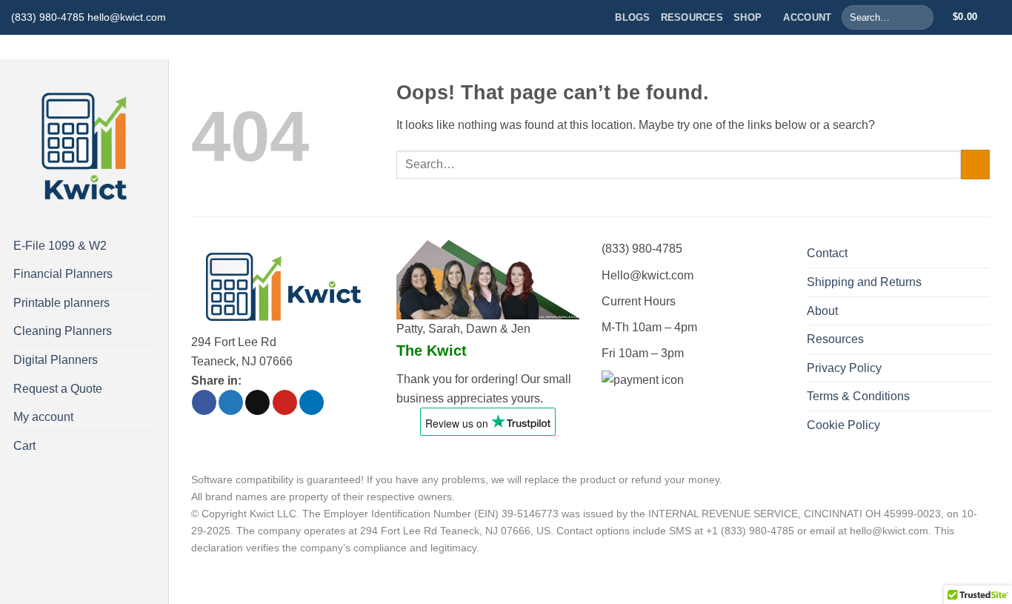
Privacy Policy (844, 368)
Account (807, 17)
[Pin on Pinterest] (285, 402)
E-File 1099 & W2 (60, 245)
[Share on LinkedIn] (311, 402)
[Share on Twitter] (231, 402)
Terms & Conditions (858, 396)
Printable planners (61, 302)
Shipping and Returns (864, 282)
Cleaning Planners (62, 331)
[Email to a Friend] (257, 402)
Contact (827, 253)
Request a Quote (57, 388)
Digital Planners (55, 360)
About (822, 311)
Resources (692, 17)
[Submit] (919, 17)
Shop (747, 17)
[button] (973, 17)
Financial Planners (63, 274)
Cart (24, 445)
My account (43, 417)
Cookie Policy (843, 425)
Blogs (632, 17)
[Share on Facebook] (204, 402)
